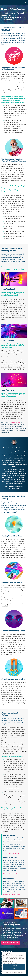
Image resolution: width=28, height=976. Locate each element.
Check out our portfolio (10, 874)
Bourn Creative (5, 2)
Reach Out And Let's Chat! (10, 942)
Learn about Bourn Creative (11, 894)
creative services (16, 422)
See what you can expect (11, 853)
